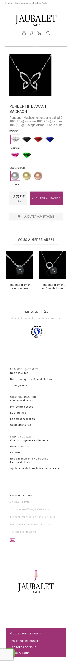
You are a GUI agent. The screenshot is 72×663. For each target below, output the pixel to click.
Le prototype (18, 412)
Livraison (16, 452)
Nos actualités (19, 372)
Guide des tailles (20, 424)
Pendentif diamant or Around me (19, 286)
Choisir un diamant (21, 400)
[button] (20, 270)
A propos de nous (24, 647)
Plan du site (20, 653)
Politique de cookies (26, 641)
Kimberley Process (48, 318)
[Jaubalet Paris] (36, 20)
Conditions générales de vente (29, 440)
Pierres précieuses (21, 406)
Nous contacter (19, 446)
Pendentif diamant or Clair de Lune (53, 286)
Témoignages (18, 385)
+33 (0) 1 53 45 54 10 (23, 532)
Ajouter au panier (46, 198)
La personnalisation (22, 418)
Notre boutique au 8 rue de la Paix (31, 379)
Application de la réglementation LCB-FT (35, 468)
